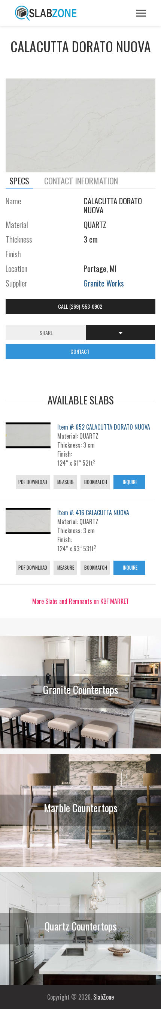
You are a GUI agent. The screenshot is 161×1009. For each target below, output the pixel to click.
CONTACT (80, 351)
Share (46, 332)
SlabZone (103, 996)
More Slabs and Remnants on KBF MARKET (80, 601)
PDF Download (32, 482)
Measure (65, 482)
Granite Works (103, 283)
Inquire (129, 482)
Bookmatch (95, 482)
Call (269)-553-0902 (80, 306)
